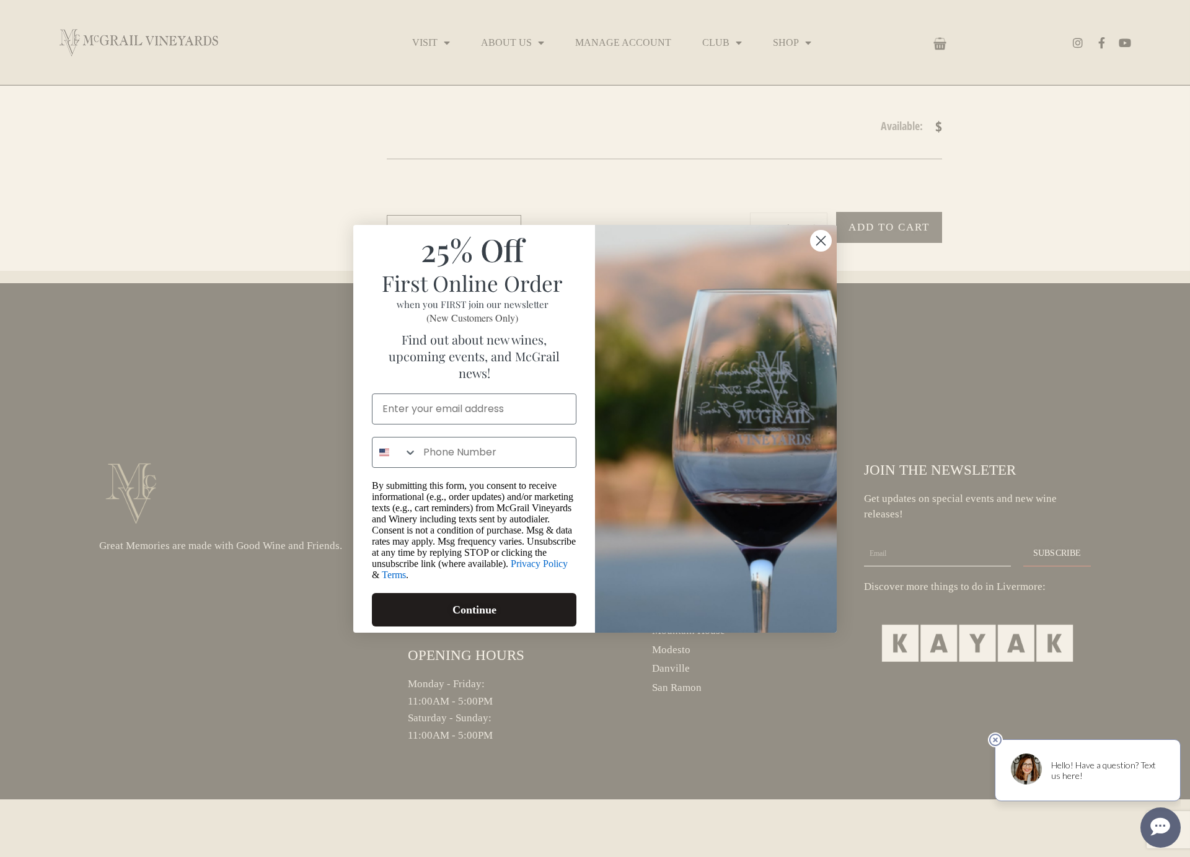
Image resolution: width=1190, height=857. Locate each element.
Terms (394, 574)
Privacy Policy (539, 563)
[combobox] (394, 452)
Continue (474, 610)
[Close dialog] (821, 241)
